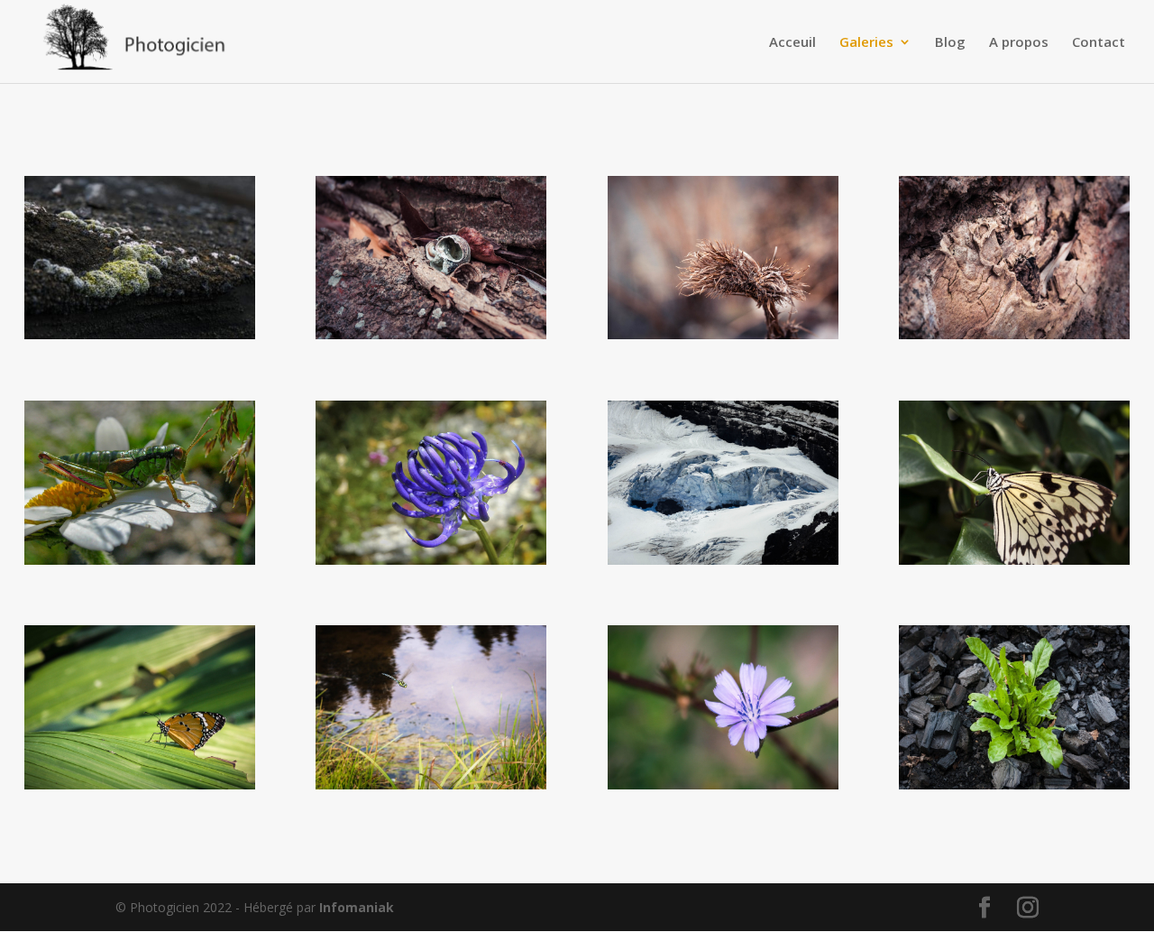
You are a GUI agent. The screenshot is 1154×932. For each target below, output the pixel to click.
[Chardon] (723, 334)
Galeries (866, 43)
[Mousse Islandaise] (139, 334)
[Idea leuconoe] (1014, 559)
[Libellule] (431, 784)
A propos (1019, 43)
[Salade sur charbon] (1014, 784)
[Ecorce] (1014, 334)
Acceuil (792, 43)
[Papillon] (139, 784)
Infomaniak (356, 907)
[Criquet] (139, 559)
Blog (950, 43)
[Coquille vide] (431, 334)
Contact (1098, 43)
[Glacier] (723, 559)
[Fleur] (431, 559)
